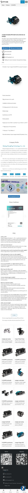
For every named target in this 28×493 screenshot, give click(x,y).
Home (3, 5)
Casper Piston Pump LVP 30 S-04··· (19, 339)
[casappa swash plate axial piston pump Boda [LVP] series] (20, 372)
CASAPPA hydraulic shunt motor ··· (6, 381)
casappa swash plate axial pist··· (19, 381)
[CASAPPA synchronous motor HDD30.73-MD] (20, 352)
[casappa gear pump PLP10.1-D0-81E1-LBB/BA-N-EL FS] (7, 331)
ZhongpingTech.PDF (14, 196)
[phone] (26, 457)
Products (8, 5)
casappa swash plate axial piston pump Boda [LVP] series (14, 320)
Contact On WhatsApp (16, 48)
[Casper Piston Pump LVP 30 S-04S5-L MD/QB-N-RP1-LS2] (20, 331)
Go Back (14, 315)
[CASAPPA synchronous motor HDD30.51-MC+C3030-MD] (7, 352)
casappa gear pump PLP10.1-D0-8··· (6, 339)
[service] (26, 461)
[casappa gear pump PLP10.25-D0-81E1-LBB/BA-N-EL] (20, 414)
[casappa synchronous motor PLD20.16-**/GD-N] (20, 393)
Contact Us (6, 48)
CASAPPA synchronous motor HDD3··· (7, 360)
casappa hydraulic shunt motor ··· (6, 422)
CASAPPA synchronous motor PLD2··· (7, 402)
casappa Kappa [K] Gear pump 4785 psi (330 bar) (14, 318)
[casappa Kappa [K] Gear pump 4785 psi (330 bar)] (20, 435)
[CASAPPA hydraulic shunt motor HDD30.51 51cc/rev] (7, 372)
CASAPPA (13, 5)
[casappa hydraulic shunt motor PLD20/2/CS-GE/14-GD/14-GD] (7, 414)
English (22, 1)
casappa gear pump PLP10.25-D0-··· (19, 422)
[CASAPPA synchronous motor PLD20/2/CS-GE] (7, 393)
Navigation (26, 2)
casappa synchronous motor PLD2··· (19, 402)
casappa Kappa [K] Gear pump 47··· (19, 443)
